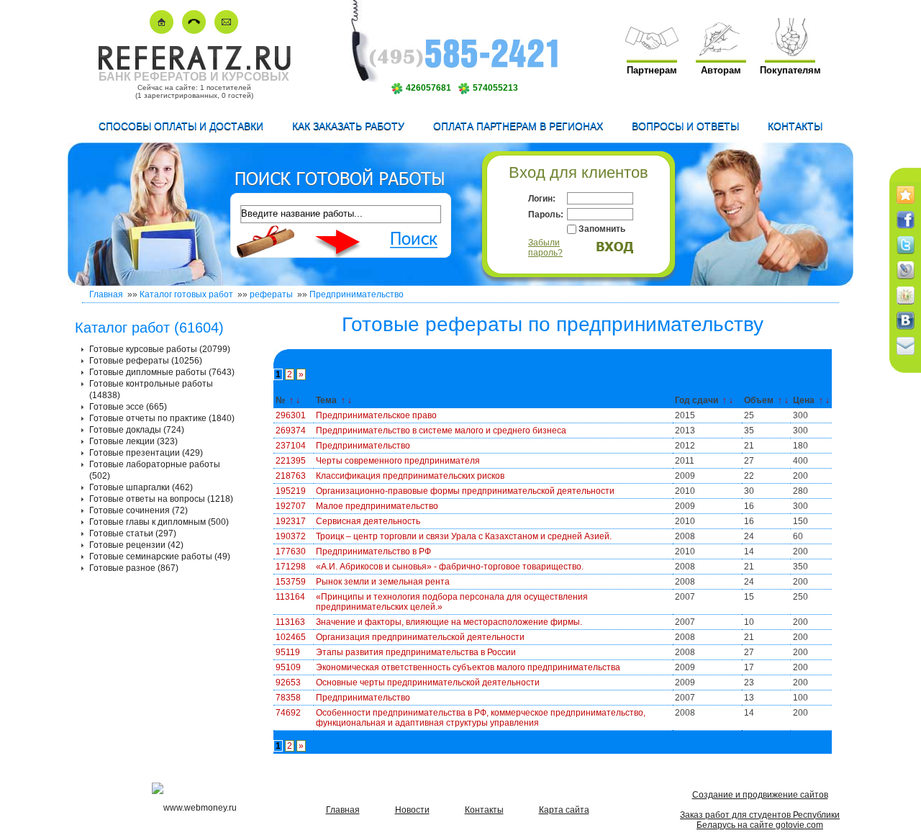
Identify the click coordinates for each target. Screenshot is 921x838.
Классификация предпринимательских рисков (410, 476)
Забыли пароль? (545, 248)
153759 (291, 582)
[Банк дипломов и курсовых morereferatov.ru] (161, 30)
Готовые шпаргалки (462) (141, 487)
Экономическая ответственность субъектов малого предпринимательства (468, 667)
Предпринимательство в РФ (373, 551)
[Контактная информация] (194, 30)
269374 (291, 430)
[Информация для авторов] (721, 53)
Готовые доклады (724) (136, 430)
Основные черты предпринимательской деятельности (428, 682)
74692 (288, 713)
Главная (106, 294)
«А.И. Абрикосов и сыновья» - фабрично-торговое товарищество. (450, 567)
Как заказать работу (348, 126)
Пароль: (545, 215)
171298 (291, 567)
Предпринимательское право (376, 415)
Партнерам (652, 70)
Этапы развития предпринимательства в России (416, 652)
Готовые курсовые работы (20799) (159, 349)
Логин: (541, 199)
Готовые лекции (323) (133, 441)
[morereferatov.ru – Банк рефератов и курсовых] (193, 67)
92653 (288, 682)
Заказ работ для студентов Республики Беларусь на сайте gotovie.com (760, 820)
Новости (412, 810)
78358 (288, 698)
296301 (291, 415)
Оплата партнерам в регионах (518, 126)
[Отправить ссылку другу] (906, 356)
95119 (288, 652)
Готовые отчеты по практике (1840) (162, 418)
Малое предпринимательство (377, 506)
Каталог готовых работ (186, 294)
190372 (291, 536)
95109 (288, 667)
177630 (291, 551)
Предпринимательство (356, 294)
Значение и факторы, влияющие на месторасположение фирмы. (449, 622)
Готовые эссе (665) (128, 407)
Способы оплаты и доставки (181, 126)
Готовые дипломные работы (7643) (162, 372)
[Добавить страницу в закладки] (906, 204)
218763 (291, 476)
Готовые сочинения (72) (138, 510)
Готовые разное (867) (133, 568)
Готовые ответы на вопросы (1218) (161, 499)
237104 (291, 446)
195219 (291, 491)
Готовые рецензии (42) (136, 545)
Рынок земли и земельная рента (383, 582)
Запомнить (602, 229)
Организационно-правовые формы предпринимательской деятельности (465, 491)
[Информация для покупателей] (790, 53)
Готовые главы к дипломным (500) (159, 522)
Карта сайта (564, 810)
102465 (291, 637)
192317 (291, 521)
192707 (291, 506)
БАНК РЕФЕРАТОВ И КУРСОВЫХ (194, 77)
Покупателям (790, 70)
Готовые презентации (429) (146, 453)
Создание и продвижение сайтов (760, 795)
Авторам (721, 70)
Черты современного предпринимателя (398, 461)
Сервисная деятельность (368, 521)
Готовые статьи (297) (132, 533)
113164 (290, 597)
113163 (290, 622)
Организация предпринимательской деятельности (420, 637)
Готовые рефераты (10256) (145, 361)
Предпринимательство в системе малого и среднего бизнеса (441, 430)
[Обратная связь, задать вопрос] (226, 30)
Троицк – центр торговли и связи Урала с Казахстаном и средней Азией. (464, 536)
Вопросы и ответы (685, 126)
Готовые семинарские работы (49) (159, 556)
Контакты (795, 126)
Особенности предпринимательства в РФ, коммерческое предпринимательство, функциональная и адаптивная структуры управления (480, 718)
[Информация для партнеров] (652, 53)
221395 (291, 461)
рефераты (271, 294)
